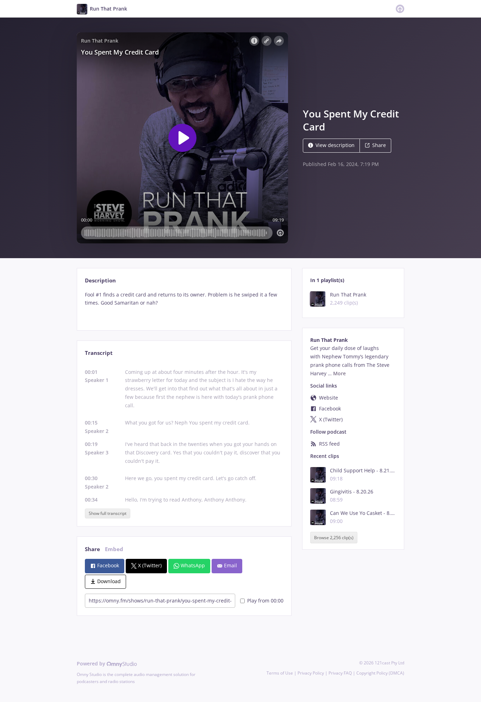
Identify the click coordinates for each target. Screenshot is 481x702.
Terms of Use (280, 673)
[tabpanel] (184, 305)
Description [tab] (100, 280)
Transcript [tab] (99, 353)
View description (335, 145)
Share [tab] (92, 549)
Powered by (92, 663)
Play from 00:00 (265, 600)
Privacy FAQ (340, 673)
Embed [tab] (114, 549)
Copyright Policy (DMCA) (380, 673)
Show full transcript (107, 513)
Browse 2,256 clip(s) (334, 538)
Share (379, 145)
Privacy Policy (311, 673)
